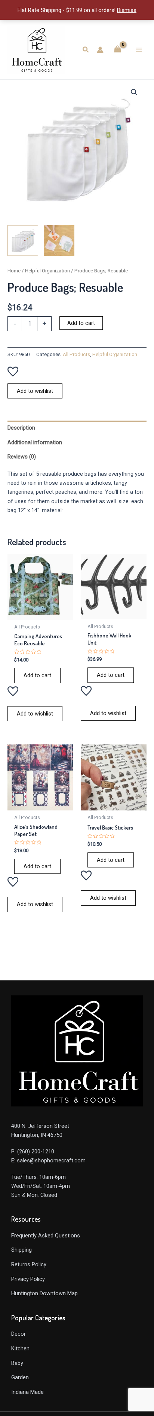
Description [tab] (21, 427)
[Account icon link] (100, 50)
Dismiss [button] (126, 10)
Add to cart (81, 323)
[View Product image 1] (22, 240)
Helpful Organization (47, 271)
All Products (76, 354)
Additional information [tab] (34, 442)
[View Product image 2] (59, 240)
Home (14, 271)
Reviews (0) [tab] (21, 456)
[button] (86, 49)
